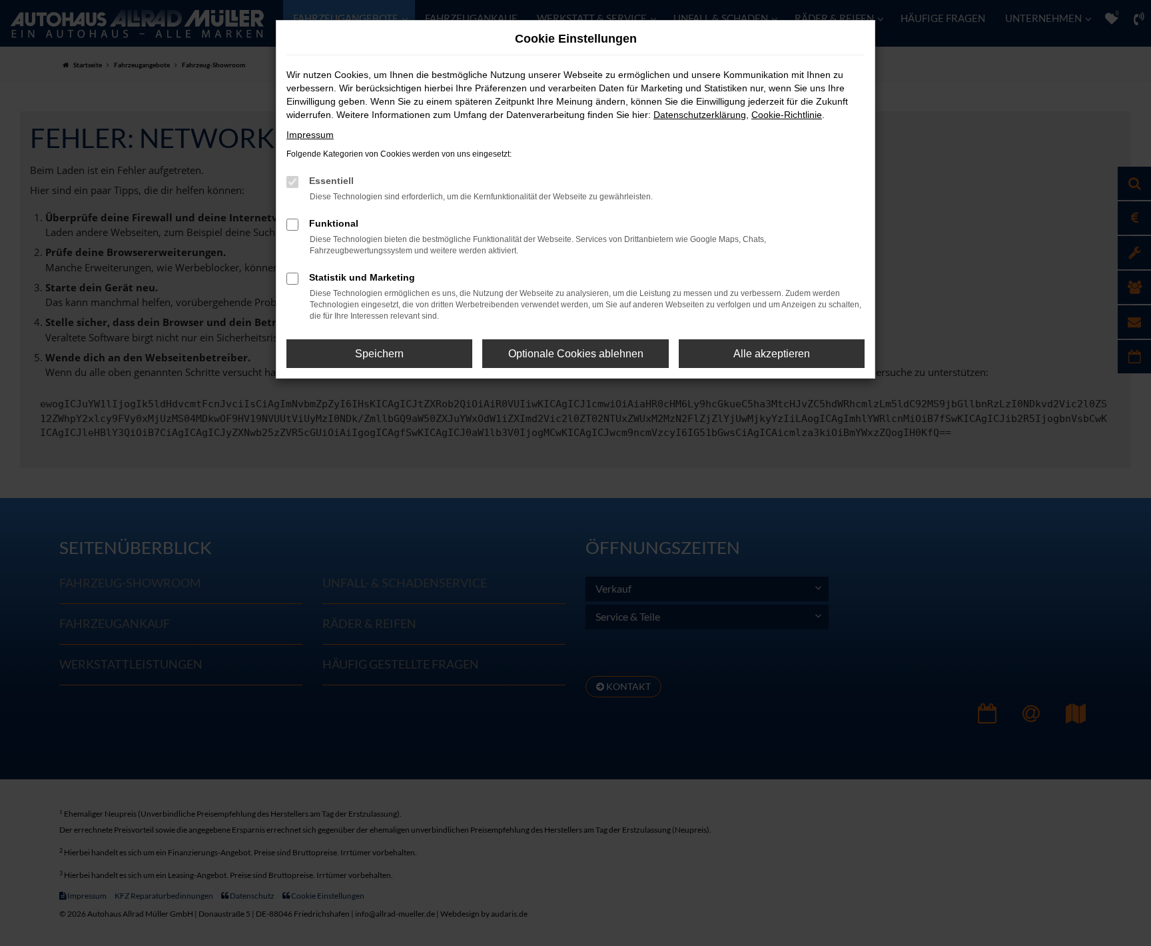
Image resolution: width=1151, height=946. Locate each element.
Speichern (379, 353)
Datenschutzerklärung (699, 114)
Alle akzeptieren (771, 353)
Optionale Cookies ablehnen (575, 353)
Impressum (310, 134)
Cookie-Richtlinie (786, 114)
